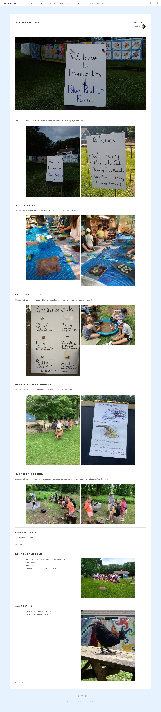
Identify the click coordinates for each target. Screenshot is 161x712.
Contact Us (102, 3)
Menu (157, 3)
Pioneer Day (27, 22)
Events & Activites (46, 3)
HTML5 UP (92, 701)
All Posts (88, 3)
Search (150, 3)
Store (77, 3)
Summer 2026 (65, 3)
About (31, 3)
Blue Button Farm (13, 3)
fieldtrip (19, 682)
